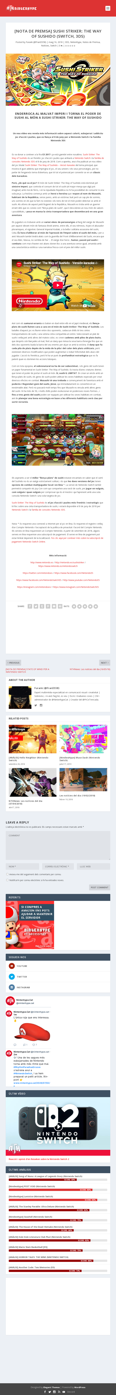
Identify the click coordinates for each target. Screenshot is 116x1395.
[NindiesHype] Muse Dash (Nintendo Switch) (80, 759)
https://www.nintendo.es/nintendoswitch (58, 566)
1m (15, 1014)
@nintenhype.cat (25, 1003)
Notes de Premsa (91, 42)
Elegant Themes (51, 1387)
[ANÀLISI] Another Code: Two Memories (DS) (32, 1267)
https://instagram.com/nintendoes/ (34, 587)
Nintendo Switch (82, 158)
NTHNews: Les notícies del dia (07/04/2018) (25, 802)
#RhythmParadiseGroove (27, 1067)
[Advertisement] (58, 633)
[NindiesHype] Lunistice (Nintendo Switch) (31, 1196)
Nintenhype (75, 42)
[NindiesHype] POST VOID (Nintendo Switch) (32, 1186)
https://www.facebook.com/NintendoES (74, 573)
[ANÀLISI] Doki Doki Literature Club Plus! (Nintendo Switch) (39, 1237)
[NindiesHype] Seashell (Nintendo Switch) (30, 1216)
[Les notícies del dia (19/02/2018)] (83, 779)
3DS (67, 42)
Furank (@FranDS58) (36, 42)
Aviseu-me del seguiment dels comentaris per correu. (35, 874)
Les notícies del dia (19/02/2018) (77, 795)
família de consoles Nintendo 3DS (48, 509)
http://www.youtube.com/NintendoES (81, 580)
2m (15, 1054)
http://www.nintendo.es (42, 562)
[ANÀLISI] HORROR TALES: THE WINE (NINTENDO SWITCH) (38, 1257)
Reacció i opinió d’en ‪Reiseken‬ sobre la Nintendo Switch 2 (39, 1159)
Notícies (45, 45)
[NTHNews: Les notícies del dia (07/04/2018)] (32, 782)
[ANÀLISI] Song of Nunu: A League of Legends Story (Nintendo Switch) (45, 1176)
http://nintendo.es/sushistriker (69, 562)
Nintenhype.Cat (24, 1000)
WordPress (79, 1387)
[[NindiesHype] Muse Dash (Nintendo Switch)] (83, 739)
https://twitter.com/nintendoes (38, 573)
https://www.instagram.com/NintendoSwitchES (76, 587)
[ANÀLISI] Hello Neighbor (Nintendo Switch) (28, 759)
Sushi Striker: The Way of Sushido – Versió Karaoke (50, 165)
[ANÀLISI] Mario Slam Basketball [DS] (28, 1247)
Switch (53, 45)
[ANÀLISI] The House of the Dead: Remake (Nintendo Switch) (40, 1226)
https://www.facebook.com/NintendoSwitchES (38, 580)
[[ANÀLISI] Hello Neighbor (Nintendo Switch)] (32, 739)
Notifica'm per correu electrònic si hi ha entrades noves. (36, 880)
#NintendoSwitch (23, 1073)
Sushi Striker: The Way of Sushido (28, 502)
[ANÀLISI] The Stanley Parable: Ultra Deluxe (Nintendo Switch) (41, 1206)
